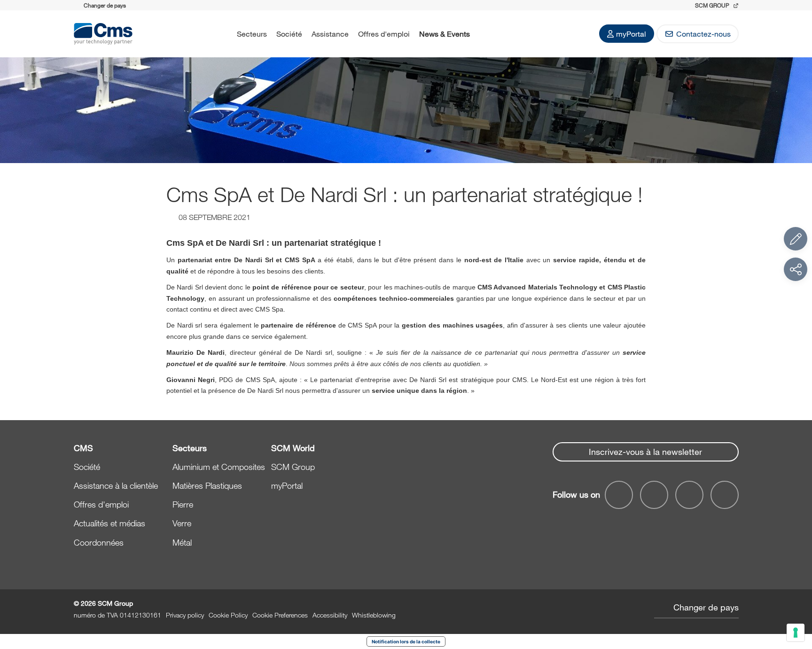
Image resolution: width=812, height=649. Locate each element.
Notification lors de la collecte (406, 641)
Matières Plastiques (207, 485)
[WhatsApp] (689, 495)
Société (289, 33)
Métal (182, 542)
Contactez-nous (703, 33)
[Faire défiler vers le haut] (795, 590)
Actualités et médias (109, 523)
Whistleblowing (374, 615)
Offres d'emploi (384, 33)
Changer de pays (706, 607)
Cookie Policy (228, 615)
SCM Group (293, 466)
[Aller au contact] (795, 238)
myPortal (631, 33)
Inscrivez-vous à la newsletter (645, 451)
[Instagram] (724, 495)
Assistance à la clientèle (116, 485)
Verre (181, 523)
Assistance (330, 33)
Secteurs (252, 33)
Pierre (182, 504)
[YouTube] (619, 495)
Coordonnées (99, 542)
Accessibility (329, 615)
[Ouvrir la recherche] (486, 33)
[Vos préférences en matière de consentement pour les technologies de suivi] (795, 632)
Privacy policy (185, 615)
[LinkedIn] (654, 495)
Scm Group (713, 5)
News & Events (444, 33)
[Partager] (795, 269)
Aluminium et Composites (218, 466)
